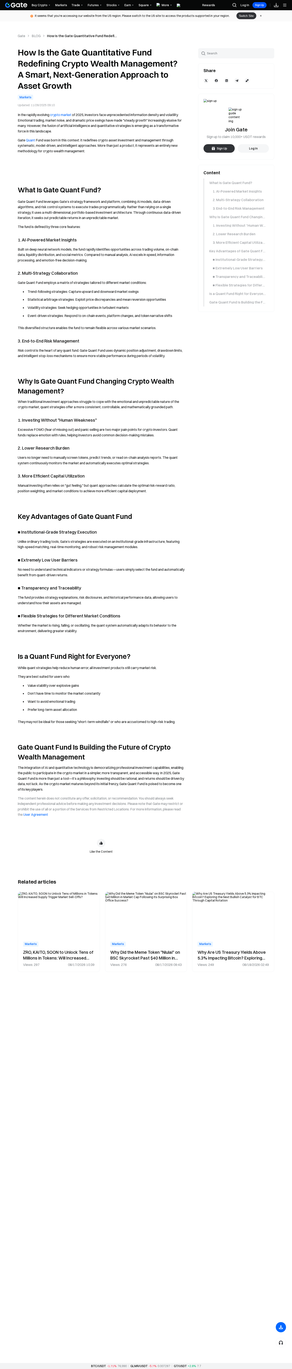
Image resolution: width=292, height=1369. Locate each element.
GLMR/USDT (139, 1366)
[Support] (281, 1342)
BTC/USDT (98, 1366)
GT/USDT (180, 1366)
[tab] (236, 183)
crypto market (60, 115)
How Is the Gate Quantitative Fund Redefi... (82, 36)
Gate (21, 36)
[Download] (281, 1327)
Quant (30, 140)
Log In (244, 5)
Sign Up (259, 5)
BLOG (36, 36)
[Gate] (16, 5)
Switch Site (246, 15)
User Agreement (35, 814)
